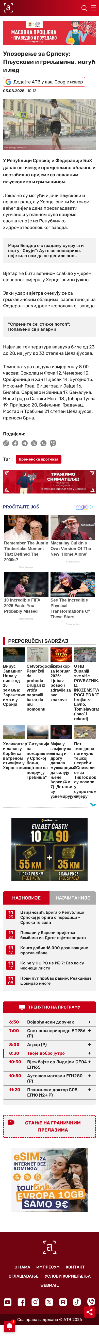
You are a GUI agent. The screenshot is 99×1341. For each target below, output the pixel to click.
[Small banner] (49, 849)
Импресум (48, 1267)
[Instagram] (35, 1302)
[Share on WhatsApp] (43, 443)
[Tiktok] (77, 1302)
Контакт (75, 1267)
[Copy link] (6, 443)
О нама (22, 1267)
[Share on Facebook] (15, 443)
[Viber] (91, 1302)
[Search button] (84, 8)
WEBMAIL (49, 1285)
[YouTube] (7, 1302)
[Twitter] (49, 1302)
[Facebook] (21, 1302)
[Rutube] (63, 1302)
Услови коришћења (68, 1276)
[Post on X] (34, 443)
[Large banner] (49, 33)
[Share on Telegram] (25, 443)
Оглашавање (24, 1276)
